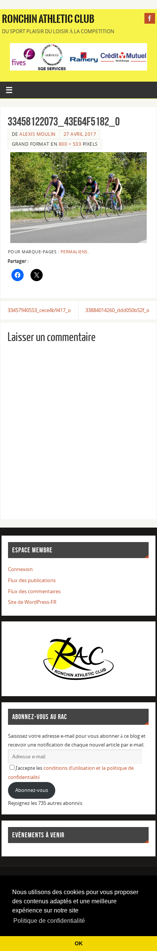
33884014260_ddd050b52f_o (117, 310)
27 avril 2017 (80, 134)
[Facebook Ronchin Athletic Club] (149, 18)
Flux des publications (32, 580)
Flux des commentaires (34, 591)
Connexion (20, 569)
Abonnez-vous (31, 790)
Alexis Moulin (37, 134)
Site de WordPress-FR (32, 602)
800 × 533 (70, 144)
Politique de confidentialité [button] (49, 920)
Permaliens (74, 251)
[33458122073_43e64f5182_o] (78, 197)
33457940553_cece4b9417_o (39, 310)
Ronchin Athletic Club (48, 19)
